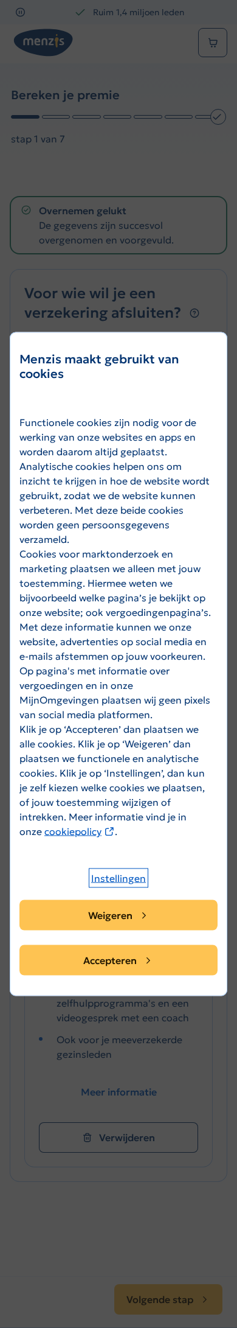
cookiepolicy (79, 831)
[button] (118, 878)
